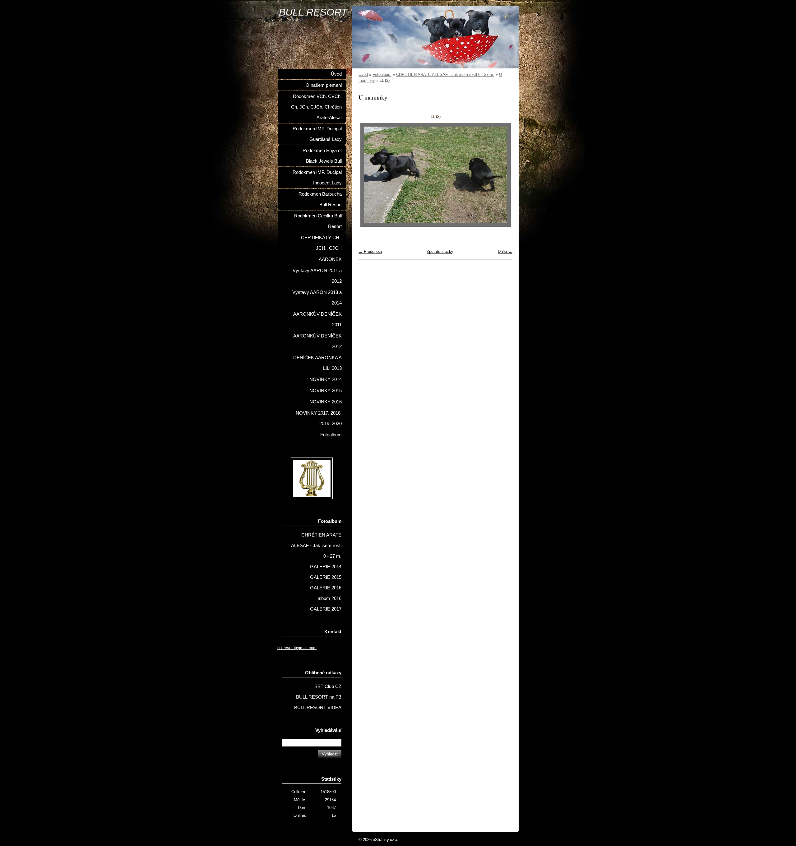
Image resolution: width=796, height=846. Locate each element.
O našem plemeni (324, 85)
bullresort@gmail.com (297, 647)
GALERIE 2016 (325, 587)
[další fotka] (502, 175)
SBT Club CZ (327, 686)
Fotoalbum (382, 74)
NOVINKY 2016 (325, 401)
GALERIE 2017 (325, 609)
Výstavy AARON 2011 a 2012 (317, 276)
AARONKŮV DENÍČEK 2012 (317, 341)
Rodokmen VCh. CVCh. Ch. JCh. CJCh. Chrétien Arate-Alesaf (316, 107)
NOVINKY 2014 (325, 379)
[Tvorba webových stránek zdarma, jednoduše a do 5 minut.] (396, 840)
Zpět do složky (440, 251)
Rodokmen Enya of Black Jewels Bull (322, 156)
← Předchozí (370, 251)
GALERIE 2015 (325, 577)
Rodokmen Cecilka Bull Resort (318, 221)
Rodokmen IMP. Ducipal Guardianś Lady (317, 134)
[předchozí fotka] (369, 175)
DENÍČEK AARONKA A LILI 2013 (317, 363)
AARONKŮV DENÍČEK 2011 (317, 319)
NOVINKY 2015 (325, 390)
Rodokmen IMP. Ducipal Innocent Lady (317, 177)
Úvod (363, 74)
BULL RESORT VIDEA (317, 707)
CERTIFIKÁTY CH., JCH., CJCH (321, 243)
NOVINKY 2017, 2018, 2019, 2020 (319, 418)
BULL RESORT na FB (318, 697)
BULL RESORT (313, 12)
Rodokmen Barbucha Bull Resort (320, 199)
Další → (505, 251)
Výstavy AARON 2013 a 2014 (317, 297)
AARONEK (330, 259)
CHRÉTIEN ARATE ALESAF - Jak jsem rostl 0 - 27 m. (445, 74)
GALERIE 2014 (325, 566)
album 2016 (329, 598)
